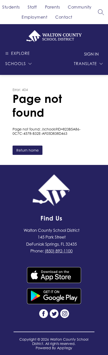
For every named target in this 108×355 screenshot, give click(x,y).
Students (11, 7)
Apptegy (64, 348)
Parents (52, 7)
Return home (27, 150)
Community (80, 7)
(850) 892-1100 (59, 250)
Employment (34, 17)
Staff (32, 7)
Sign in (91, 54)
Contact (63, 17)
